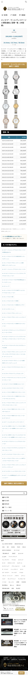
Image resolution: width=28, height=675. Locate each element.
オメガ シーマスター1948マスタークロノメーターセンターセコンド (13, 417)
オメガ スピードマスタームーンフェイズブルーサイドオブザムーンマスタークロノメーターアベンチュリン (14, 339)
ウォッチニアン (5, 559)
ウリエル (14, 559)
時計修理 (14, 15)
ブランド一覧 (8, 510)
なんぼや (4, 556)
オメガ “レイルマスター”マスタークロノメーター (13, 454)
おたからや (20, 553)
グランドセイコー (16, 566)
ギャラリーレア (5, 566)
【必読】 (14, 553)
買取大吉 (18, 585)
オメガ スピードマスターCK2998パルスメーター (13, 384)
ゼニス (21, 569)
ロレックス (11, 582)
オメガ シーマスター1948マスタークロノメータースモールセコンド (13, 410)
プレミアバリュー (12, 578)
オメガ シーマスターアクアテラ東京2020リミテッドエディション (13, 257)
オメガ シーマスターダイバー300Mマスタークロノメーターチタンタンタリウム (13, 397)
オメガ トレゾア (5, 286)
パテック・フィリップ (7, 575)
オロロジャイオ (11, 563)
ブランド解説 (8, 507)
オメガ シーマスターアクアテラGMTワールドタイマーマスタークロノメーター (13, 291)
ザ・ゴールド (5, 569)
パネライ (17, 575)
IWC (8, 547)
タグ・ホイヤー (5, 572)
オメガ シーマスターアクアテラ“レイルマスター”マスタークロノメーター (13, 449)
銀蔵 (13, 588)
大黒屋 (17, 582)
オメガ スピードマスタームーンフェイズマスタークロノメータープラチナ (14, 331)
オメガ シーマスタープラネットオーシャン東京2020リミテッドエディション (13, 264)
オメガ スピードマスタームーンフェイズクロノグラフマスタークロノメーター (14, 274)
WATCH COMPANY (6, 550)
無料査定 (21, 672)
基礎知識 (23, 15)
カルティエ (19, 563)
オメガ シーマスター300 (7, 296)
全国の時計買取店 (22, 659)
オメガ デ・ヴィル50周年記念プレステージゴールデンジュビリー (14, 476)
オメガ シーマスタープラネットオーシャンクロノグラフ (14, 318)
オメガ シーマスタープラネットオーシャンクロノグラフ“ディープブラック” (14, 466)
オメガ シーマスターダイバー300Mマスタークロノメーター (13, 325)
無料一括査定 (7, 659)
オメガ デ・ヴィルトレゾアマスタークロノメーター (14, 269)
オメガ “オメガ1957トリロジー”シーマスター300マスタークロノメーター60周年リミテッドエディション (14, 428)
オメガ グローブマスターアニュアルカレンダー (13, 373)
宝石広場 (24, 582)
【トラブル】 (17, 550)
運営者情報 (5, 657)
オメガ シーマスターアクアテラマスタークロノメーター (14, 368)
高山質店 (18, 588)
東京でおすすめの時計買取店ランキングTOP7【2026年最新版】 (20, 621)
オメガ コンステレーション (8, 309)
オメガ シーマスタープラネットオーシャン (12, 313)
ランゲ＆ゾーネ (21, 578)
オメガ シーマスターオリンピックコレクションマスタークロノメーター (14, 379)
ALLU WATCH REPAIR (7, 543)
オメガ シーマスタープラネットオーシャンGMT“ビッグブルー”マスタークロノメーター (13, 459)
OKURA (13, 547)
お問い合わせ (12, 657)
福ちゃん (12, 585)
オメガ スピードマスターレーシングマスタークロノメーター (14, 442)
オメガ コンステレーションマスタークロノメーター (14, 471)
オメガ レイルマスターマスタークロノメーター (13, 388)
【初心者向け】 (5, 553)
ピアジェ (23, 575)
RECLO (24, 547)
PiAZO (18, 547)
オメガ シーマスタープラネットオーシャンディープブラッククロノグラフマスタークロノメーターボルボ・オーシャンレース (14, 354)
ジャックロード (14, 569)
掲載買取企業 (14, 659)
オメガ (3, 563)
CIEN (3, 547)
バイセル (21, 572)
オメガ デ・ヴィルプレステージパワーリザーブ (13, 422)
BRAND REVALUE (19, 543)
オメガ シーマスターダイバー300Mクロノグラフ (13, 305)
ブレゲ (3, 578)
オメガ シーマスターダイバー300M (10, 300)
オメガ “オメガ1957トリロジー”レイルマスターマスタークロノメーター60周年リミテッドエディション (14, 436)
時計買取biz (5, 585)
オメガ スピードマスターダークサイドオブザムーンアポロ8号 (14, 346)
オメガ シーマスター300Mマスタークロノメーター (13, 392)
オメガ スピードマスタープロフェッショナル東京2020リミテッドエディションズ (13, 362)
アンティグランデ (13, 556)
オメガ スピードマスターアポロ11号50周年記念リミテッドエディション (14, 281)
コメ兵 (23, 566)
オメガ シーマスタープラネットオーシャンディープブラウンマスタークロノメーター (14, 404)
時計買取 (5, 15)
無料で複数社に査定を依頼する (14, 483)
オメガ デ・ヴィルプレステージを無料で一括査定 (14, 65)
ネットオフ (14, 572)
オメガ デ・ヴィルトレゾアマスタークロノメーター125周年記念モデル (14, 251)
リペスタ (4, 582)
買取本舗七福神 (5, 588)
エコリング (20, 559)
